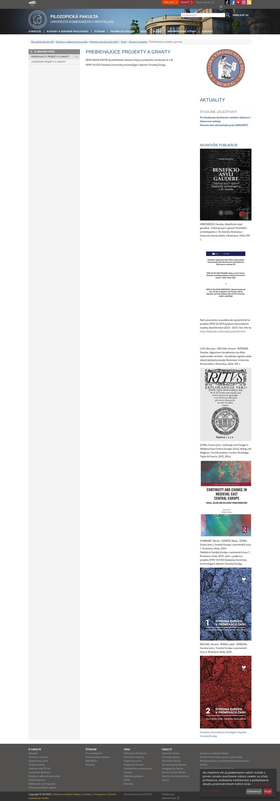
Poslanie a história (38, 757)
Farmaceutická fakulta (173, 772)
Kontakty (90, 764)
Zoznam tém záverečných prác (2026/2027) (224, 125)
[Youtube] (238, 2)
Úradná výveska (37, 780)
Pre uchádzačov (94, 753)
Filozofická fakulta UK (42, 41)
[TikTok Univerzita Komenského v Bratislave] (227, 2)
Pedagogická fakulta (172, 768)
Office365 (169, 2)
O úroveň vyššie (44, 51)
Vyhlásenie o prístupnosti (42, 783)
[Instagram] (244, 2)
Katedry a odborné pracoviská (68, 31)
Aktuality (33, 753)
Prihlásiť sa (241, 15)
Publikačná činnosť (133, 764)
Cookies (87, 794)
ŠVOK (127, 780)
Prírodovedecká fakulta (174, 764)
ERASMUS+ (92, 760)
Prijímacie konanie (122, 31)
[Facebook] (232, 2)
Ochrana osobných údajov (42, 787)
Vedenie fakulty (37, 764)
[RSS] (249, 2)
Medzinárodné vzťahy (182, 31)
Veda (144, 31)
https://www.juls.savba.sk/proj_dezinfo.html (223, 331)
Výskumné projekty (134, 757)
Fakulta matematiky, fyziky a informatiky (221, 757)
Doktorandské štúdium (98, 757)
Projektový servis (133, 760)
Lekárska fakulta (170, 753)
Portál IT (185, 2)
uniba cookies (261, 784)
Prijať (267, 791)
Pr (201, 117)
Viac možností (211, 790)
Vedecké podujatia (133, 776)
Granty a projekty (138, 41)
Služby (157, 31)
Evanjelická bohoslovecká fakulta (217, 768)
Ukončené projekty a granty (48, 61)
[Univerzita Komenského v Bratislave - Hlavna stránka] (38, 19)
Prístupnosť (100, 794)
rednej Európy (209, 736)
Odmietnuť (254, 791)
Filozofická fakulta (171, 760)
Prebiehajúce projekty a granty (50, 56)
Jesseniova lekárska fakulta (214, 753)
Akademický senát (38, 760)
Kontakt (207, 31)
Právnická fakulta (171, 757)
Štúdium (99, 31)
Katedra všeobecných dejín (104, 41)
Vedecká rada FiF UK (39, 768)
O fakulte (35, 31)
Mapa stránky (203, 2)
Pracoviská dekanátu (39, 772)
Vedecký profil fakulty (135, 753)
